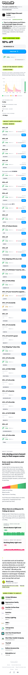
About (8, 665)
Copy (23, 134)
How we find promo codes (8, 667)
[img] (14, 86)
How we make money (7, 9)
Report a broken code (21, 667)
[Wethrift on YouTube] (17, 672)
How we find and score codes (10, 585)
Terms (16, 669)
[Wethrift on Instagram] (14, 672)
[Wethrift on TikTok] (10, 672)
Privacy (11, 669)
